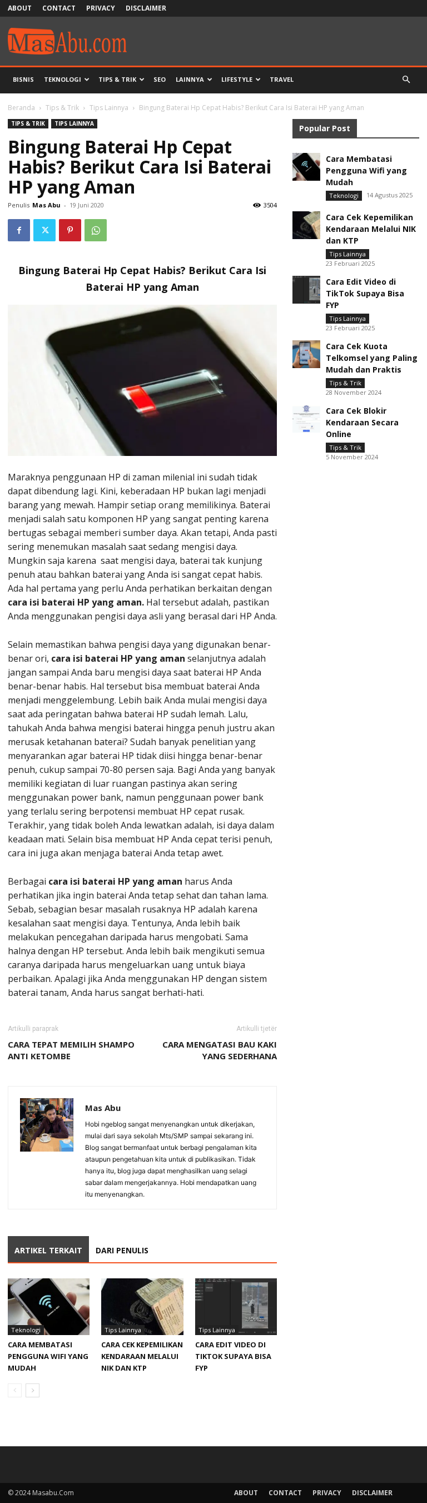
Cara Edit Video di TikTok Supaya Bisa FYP (233, 1356)
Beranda (21, 107)
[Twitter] (44, 230)
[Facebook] (19, 230)
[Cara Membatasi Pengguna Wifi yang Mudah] (49, 1306)
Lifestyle (236, 79)
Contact (59, 8)
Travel (282, 79)
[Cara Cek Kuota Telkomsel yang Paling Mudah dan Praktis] (306, 354)
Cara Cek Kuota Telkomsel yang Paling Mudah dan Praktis (372, 358)
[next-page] (32, 1390)
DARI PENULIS (122, 1250)
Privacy (100, 8)
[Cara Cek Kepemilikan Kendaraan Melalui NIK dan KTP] (142, 1306)
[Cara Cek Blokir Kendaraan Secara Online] (306, 419)
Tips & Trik (117, 79)
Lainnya (190, 79)
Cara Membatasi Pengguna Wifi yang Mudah (48, 1356)
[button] (406, 80)
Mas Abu (46, 205)
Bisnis (23, 79)
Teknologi (62, 79)
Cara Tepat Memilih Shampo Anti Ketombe (71, 1050)
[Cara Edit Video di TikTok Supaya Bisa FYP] (236, 1306)
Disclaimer (146, 8)
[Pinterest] (70, 230)
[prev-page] (15, 1390)
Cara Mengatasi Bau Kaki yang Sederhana (219, 1050)
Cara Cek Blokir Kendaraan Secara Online (362, 422)
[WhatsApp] (96, 230)
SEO (159, 79)
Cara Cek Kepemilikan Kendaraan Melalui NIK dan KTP (142, 1356)
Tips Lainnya (109, 107)
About (20, 8)
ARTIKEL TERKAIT (48, 1250)
